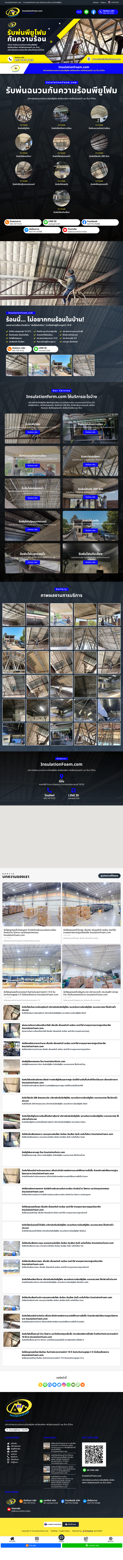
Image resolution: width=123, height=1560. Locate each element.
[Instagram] (64, 1385)
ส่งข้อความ (34, 229)
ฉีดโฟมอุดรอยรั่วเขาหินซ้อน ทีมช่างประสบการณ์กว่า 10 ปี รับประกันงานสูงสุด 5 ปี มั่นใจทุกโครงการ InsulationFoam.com (65, 1353)
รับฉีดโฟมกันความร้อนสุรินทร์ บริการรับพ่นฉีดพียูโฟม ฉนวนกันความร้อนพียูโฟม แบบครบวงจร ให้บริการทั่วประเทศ (69, 1008)
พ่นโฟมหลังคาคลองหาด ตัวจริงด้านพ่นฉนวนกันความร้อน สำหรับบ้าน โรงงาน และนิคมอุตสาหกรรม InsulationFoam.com (65, 1190)
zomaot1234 (54, 224)
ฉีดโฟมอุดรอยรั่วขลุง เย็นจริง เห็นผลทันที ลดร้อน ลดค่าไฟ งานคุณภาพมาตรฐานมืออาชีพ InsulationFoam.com (61, 1208)
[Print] (82, 1385)
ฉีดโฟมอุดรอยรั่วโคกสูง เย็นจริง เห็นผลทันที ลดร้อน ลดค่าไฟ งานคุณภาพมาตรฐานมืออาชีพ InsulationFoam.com (89, 931)
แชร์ (86, 1541)
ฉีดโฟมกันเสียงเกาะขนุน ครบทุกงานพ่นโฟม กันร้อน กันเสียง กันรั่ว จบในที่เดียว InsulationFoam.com (68, 1243)
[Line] (45, 1385)
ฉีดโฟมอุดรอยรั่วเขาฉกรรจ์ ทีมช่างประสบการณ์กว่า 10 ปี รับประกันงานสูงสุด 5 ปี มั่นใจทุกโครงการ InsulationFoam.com (31, 993)
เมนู (36, 1541)
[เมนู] (37, 1538)
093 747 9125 (108, 13)
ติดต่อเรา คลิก (108, 10)
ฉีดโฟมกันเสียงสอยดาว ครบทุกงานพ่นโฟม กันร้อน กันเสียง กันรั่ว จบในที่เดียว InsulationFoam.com (67, 1134)
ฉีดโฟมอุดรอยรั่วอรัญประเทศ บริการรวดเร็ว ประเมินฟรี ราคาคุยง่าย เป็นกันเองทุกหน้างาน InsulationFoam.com (90, 993)
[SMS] (78, 1385)
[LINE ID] (73, 790)
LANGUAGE (115, 2)
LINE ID (52, 221)
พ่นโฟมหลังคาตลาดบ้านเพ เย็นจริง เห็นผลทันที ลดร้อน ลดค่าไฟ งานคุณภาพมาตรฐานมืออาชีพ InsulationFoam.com (64, 1045)
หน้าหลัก (12, 1541)
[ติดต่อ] (61, 1537)
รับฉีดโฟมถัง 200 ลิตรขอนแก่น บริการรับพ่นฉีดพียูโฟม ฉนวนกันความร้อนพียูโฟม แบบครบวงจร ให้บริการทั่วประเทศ (69, 1099)
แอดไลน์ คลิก (50, 1500)
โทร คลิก (32, 1545)
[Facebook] (50, 1385)
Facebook (92, 221)
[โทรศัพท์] (49, 790)
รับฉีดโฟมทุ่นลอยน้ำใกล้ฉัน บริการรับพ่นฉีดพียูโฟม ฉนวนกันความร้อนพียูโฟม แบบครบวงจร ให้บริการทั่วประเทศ (68, 1226)
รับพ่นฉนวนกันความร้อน (77, 232)
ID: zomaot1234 (51, 1503)
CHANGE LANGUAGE (54, 1524)
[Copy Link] (40, 1385)
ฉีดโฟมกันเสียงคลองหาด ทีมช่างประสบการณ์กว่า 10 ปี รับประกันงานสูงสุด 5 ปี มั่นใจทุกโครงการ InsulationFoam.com (63, 1470)
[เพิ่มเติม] (111, 1538)
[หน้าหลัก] (12, 1538)
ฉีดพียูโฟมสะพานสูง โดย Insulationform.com (43, 1152)
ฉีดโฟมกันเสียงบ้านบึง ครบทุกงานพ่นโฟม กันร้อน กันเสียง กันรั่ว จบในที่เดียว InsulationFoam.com (67, 1297)
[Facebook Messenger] (54, 1385)
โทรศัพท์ (50, 795)
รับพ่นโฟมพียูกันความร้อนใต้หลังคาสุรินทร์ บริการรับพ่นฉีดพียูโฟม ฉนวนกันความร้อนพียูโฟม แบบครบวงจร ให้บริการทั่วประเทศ (70, 1117)
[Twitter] (59, 1385)
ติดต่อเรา (96, 2)
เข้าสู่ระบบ (103, 2)
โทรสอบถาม (15, 221)
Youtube (72, 229)
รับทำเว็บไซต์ (98, 1531)
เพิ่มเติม (111, 1541)
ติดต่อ (61, 1541)
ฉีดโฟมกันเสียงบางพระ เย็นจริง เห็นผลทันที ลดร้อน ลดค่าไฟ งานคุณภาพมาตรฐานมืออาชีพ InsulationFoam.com (62, 1263)
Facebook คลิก (72, 1500)
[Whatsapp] (68, 1385)
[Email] (73, 1385)
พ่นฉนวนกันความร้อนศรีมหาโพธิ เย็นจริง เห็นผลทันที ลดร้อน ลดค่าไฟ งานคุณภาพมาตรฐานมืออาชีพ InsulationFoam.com (66, 1027)
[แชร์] (86, 1538)
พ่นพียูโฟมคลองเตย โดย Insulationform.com (43, 1061)
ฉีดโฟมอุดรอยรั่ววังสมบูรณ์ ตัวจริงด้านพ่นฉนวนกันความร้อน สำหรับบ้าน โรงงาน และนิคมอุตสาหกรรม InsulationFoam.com (30, 932)
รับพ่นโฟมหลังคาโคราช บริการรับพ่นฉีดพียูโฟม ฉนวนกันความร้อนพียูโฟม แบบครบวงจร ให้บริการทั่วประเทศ (69, 1279)
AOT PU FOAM (93, 224)
